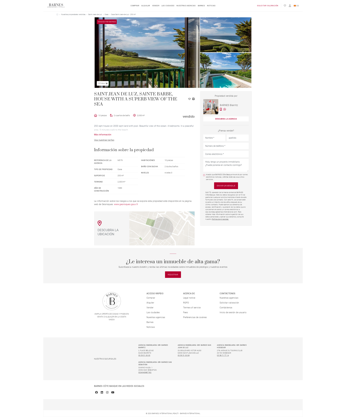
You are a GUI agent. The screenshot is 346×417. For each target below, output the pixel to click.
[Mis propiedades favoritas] (285, 5)
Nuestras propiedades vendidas (73, 14)
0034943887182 (144, 372)
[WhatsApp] (225, 109)
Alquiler (150, 302)
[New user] (290, 6)
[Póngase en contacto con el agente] (221, 109)
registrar (173, 275)
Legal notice (189, 298)
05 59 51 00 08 (184, 355)
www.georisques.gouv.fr (126, 204)
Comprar (135, 6)
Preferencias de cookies (195, 317)
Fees (185, 312)
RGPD (186, 302)
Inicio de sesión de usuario (233, 312)
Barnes (201, 6)
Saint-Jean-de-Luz (95, 14)
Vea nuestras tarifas (104, 140)
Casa (106, 14)
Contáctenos (226, 307)
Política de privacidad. (220, 219)
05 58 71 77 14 (223, 355)
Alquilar (145, 6)
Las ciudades (168, 6)
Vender (155, 6)
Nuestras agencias (186, 6)
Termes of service (192, 307)
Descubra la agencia (226, 119)
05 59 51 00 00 (144, 355)
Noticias (211, 6)
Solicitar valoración (267, 6)
